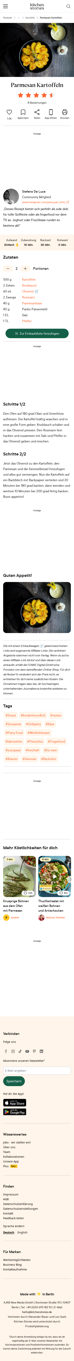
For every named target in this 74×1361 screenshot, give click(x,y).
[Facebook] (6, 1051)
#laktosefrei (14, 741)
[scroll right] (70, 879)
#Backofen (48, 759)
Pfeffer (27, 321)
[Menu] (5, 6)
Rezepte (7, 17)
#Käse (50, 724)
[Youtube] (27, 1051)
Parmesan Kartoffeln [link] (51, 17)
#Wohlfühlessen (38, 733)
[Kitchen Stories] (37, 6)
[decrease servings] (8, 268)
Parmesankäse (32, 303)
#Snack (11, 715)
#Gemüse (29, 759)
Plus (9, 1166)
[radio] (20, 95)
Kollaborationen (13, 1156)
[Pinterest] (34, 1051)
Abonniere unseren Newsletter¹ (24, 1061)
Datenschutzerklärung (18, 1204)
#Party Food (14, 733)
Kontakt (8, 1213)
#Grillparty (33, 724)
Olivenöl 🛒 (30, 291)
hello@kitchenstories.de (37, 1312)
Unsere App (11, 1161)
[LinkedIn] (41, 1051)
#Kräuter (12, 759)
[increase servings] (25, 268)
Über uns (9, 1147)
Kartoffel (30, 17)
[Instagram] (13, 1051)
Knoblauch (29, 285)
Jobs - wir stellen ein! (17, 1142)
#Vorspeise (13, 724)
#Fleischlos (35, 741)
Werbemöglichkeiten (17, 1260)
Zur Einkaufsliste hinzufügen (39, 333)
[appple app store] (37, 1103)
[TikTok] (20, 1051)
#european (13, 750)
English (22, 1232)
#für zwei (50, 750)
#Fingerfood (56, 741)
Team (6, 1152)
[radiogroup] (37, 95)
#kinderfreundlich (33, 715)
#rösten (55, 715)
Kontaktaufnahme (15, 1269)
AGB (6, 1199)
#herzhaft (32, 750)
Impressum (10, 1194)
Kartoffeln (29, 279)
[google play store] (37, 1112)
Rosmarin (28, 297)
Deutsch (8, 1232)
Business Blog (12, 1264)
